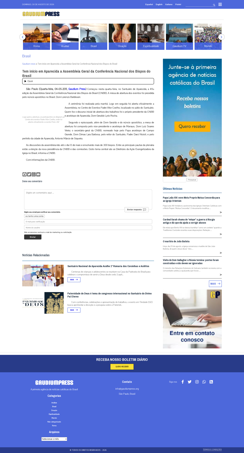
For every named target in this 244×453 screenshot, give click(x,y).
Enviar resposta (134, 209)
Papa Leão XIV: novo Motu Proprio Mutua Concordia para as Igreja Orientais (191, 199)
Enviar (33, 237)
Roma (54, 426)
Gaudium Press (77, 89)
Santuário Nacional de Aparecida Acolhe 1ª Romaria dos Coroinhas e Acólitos (108, 266)
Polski (178, 4)
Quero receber (122, 367)
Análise (54, 403)
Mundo (54, 418)
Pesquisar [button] (192, 180)
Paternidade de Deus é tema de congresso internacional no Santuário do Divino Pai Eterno (109, 295)
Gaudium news (28, 63)
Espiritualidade (54, 414)
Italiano (168, 4)
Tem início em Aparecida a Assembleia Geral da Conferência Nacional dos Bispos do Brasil (86, 73)
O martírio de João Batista (176, 241)
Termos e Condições (212, 449)
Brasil (26, 56)
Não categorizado (54, 422)
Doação (54, 410)
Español (149, 4)
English (159, 4)
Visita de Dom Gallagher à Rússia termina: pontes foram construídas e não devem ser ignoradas (191, 262)
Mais (72, 279)
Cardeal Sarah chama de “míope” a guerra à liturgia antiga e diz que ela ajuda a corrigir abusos (189, 221)
